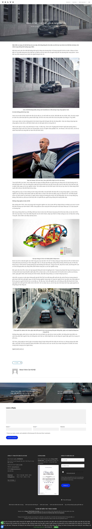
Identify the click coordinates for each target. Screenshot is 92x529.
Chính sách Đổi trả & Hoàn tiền (56, 504)
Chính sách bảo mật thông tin (31, 504)
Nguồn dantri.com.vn (18, 349)
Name (8, 426)
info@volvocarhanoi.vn (15, 468)
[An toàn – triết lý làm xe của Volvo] (69, 393)
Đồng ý (56, 527)
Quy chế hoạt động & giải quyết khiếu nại (74, 504)
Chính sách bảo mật (71, 473)
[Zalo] (2, 526)
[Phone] (2, 522)
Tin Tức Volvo (46, 19)
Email (35, 426)
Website (62, 426)
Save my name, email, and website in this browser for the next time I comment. (28, 433)
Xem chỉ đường (11, 480)
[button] (89, 2)
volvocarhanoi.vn (15, 466)
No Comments (57, 26)
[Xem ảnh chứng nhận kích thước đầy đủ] (48, 480)
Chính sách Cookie (44, 504)
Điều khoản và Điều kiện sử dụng (16, 504)
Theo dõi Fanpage (67, 499)
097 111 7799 (19, 464)
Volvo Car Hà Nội (36, 26)
